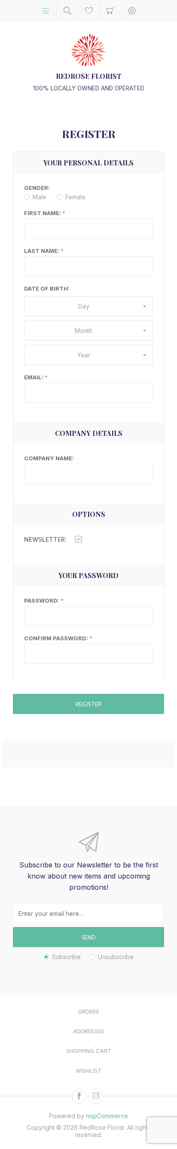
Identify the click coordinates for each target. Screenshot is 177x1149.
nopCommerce (107, 1115)
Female (75, 197)
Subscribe (66, 956)
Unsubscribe (116, 956)
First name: (42, 213)
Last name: (41, 250)
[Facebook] (79, 1096)
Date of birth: (47, 288)
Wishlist (88, 1070)
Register (88, 704)
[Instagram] (95, 1096)
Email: (33, 377)
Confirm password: (56, 638)
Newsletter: (45, 539)
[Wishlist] (88, 10)
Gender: (37, 187)
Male (39, 197)
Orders (88, 1011)
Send (89, 937)
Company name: (49, 458)
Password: (41, 600)
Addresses (88, 1031)
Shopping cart (110, 10)
